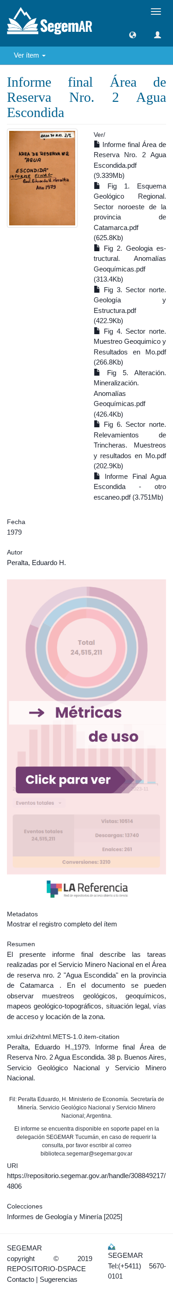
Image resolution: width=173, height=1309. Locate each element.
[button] (132, 35)
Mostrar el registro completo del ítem (62, 924)
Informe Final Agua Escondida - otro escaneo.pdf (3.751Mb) (130, 486)
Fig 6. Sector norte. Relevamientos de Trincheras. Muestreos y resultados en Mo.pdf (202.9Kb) (130, 445)
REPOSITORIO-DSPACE (46, 1269)
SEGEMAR (24, 1248)
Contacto (20, 1279)
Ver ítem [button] (27, 55)
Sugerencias (59, 1279)
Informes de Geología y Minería (54, 1217)
